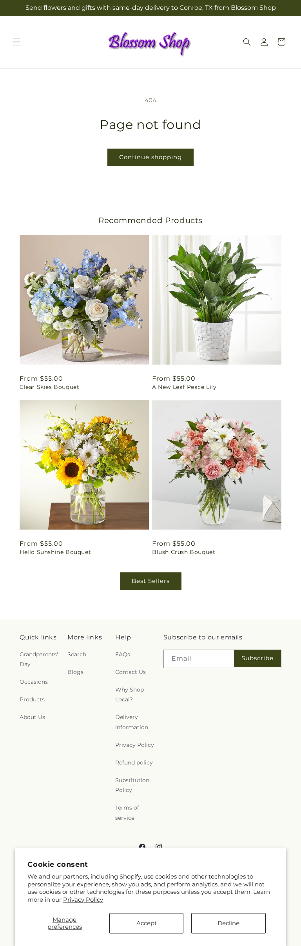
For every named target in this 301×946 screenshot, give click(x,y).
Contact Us (130, 671)
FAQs (122, 654)
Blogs (75, 671)
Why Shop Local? (129, 694)
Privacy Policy (83, 899)
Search (76, 654)
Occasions (34, 681)
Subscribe (257, 658)
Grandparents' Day (39, 659)
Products (32, 699)
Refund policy (134, 762)
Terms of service (127, 812)
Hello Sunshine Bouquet (55, 552)
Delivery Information (131, 722)
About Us (32, 717)
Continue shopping (150, 157)
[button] (16, 42)
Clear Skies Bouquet (49, 386)
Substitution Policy (132, 785)
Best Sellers (151, 581)
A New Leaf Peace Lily (184, 386)
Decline (228, 923)
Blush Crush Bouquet (183, 552)
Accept (146, 923)
